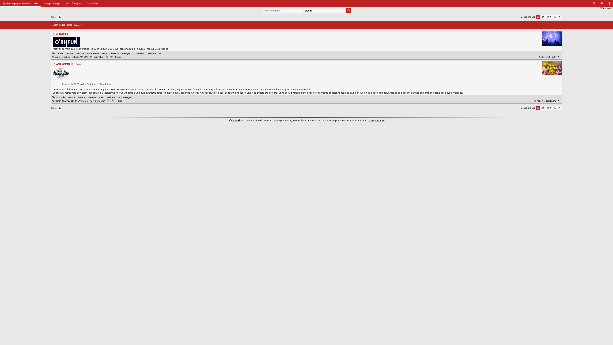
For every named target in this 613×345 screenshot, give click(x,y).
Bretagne (126, 53)
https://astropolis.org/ (546, 101)
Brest (101, 97)
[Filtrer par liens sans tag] (60, 17)
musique (80, 53)
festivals (115, 53)
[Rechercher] (594, 3)
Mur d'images (73, 3)
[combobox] (325, 10)
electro (76, 25)
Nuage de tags (52, 3)
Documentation (376, 120)
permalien (79, 57)
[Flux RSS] (601, 3)
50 (543, 16)
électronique (93, 53)
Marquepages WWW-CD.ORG (21, 3)
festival (69, 53)
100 (549, 16)
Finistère (152, 53)
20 (538, 16)
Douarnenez (139, 53)
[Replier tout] (559, 17)
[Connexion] (609, 3)
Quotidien (92, 3)
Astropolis (60, 97)
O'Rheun (59, 53)
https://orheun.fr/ (549, 57)
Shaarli (236, 120)
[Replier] (559, 57)
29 (160, 53)
